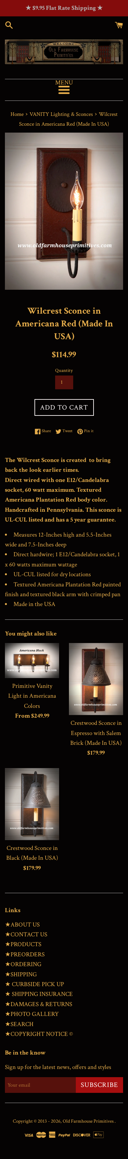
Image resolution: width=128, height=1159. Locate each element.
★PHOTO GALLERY (32, 1014)
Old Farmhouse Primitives (89, 1121)
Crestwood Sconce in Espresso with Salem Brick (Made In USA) (96, 733)
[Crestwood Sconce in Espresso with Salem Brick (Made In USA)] (96, 679)
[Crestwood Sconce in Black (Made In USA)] (32, 804)
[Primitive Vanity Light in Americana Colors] (32, 660)
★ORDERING (23, 964)
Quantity (64, 370)
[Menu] (63, 90)
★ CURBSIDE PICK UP (34, 984)
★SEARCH (19, 1024)
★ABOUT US (22, 925)
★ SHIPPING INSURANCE (39, 994)
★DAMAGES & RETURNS (38, 1004)
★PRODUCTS (23, 944)
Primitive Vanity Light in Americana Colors (32, 696)
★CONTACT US (26, 934)
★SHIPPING (21, 974)
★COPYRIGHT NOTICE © (39, 1034)
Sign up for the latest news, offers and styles (58, 1067)
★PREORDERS (25, 954)
